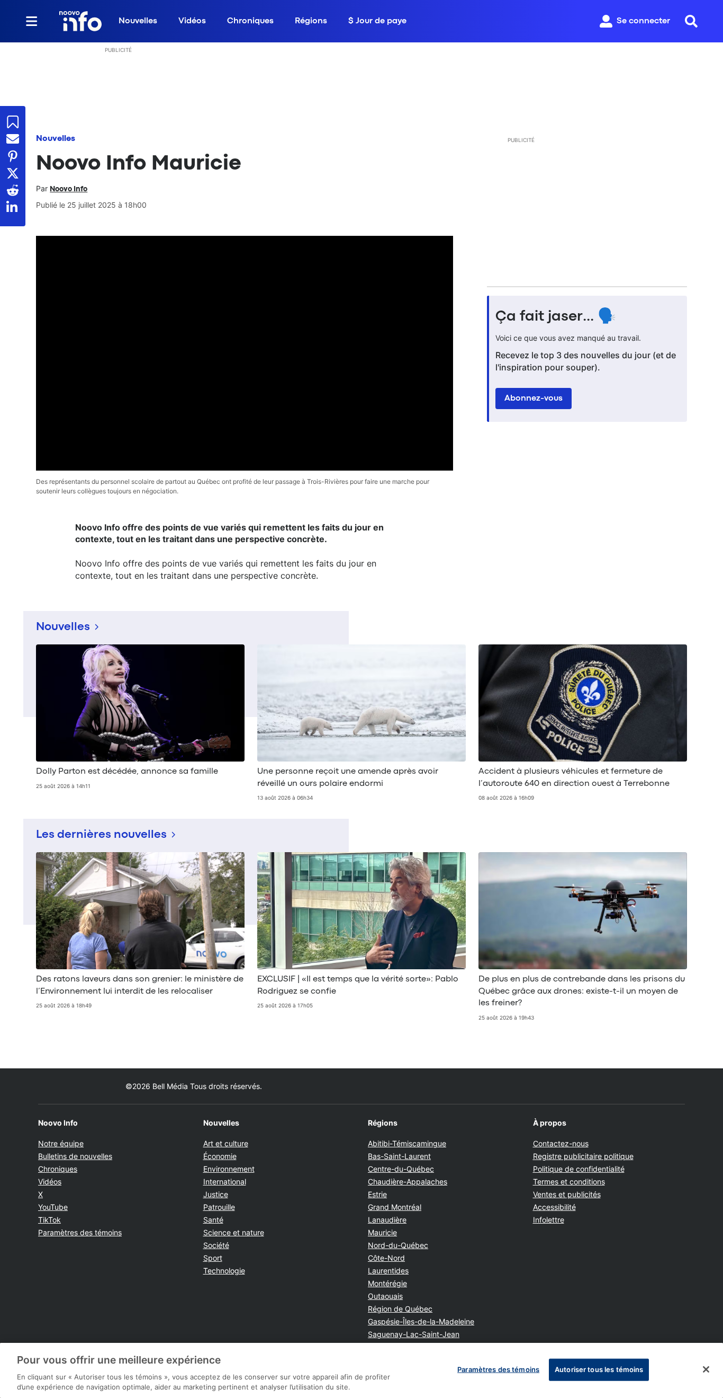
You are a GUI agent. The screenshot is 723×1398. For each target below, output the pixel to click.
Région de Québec (400, 1308)
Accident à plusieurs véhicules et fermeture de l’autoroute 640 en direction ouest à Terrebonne (574, 777)
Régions (311, 21)
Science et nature (233, 1232)
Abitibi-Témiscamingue (407, 1143)
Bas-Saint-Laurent (399, 1156)
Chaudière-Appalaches (407, 1181)
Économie (220, 1156)
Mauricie (382, 1232)
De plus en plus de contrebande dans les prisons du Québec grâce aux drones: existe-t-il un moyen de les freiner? (581, 991)
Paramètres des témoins (80, 1232)
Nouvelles (138, 21)
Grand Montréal (394, 1206)
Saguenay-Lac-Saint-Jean (413, 1334)
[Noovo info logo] (80, 21)
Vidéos (192, 21)
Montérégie (387, 1283)
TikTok (49, 1219)
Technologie (224, 1270)
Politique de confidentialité (579, 1168)
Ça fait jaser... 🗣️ (555, 317)
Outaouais (385, 1295)
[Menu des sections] (31, 21)
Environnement (229, 1168)
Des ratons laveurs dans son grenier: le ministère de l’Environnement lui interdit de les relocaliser (139, 985)
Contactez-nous (561, 1143)
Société (216, 1245)
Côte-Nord (386, 1257)
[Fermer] (706, 1369)
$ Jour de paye (377, 21)
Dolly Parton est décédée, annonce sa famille (127, 771)
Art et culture (225, 1143)
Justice (215, 1194)
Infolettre (548, 1219)
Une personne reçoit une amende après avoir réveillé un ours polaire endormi (347, 777)
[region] (361, 1370)
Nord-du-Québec (398, 1245)
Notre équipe (61, 1143)
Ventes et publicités (567, 1194)
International (224, 1181)
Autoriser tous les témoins (599, 1369)
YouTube (53, 1206)
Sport (212, 1257)
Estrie (377, 1194)
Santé (213, 1219)
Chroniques (250, 21)
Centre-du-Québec (401, 1168)
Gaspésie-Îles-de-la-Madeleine (421, 1321)
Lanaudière (387, 1219)
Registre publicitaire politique (583, 1156)
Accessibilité (554, 1206)
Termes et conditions (569, 1181)
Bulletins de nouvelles (75, 1156)
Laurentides (388, 1270)
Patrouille (219, 1206)
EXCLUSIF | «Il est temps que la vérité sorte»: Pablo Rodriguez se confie (357, 985)
